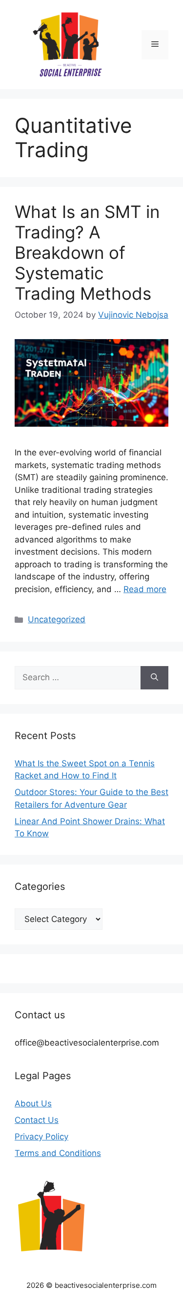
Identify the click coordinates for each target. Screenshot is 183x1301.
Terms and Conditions (58, 1153)
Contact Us (37, 1120)
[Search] (154, 677)
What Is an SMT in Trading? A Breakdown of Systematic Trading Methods (87, 252)
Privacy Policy (41, 1136)
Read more (144, 589)
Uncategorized (56, 619)
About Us (33, 1103)
